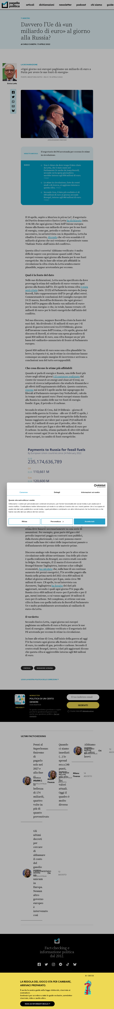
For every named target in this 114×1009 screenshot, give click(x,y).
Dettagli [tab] (57, 492)
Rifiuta (24, 521)
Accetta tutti (89, 521)
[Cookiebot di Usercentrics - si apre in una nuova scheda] (95, 486)
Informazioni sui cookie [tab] (90, 492)
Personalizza (56, 521)
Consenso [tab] (24, 492)
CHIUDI (91, 976)
